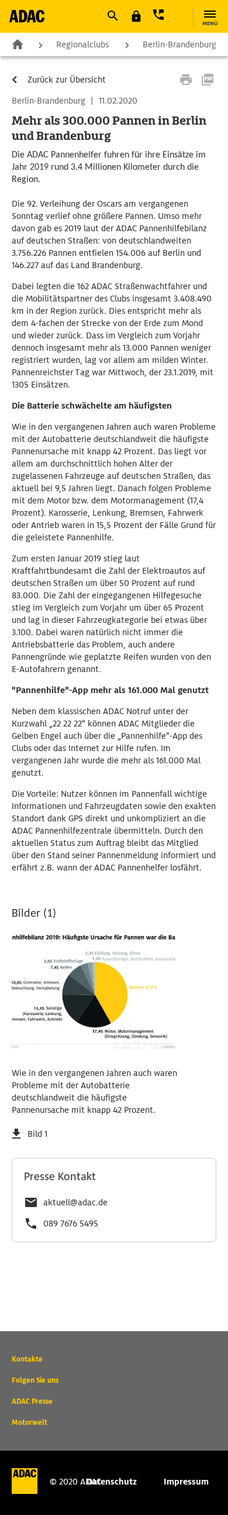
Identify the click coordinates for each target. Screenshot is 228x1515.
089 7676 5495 (70, 1223)
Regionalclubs (82, 44)
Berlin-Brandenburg (179, 44)
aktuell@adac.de (75, 1202)
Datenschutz (112, 1481)
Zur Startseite (18, 44)
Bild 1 (37, 1134)
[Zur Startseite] (26, 16)
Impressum (186, 1481)
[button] (112, 15)
